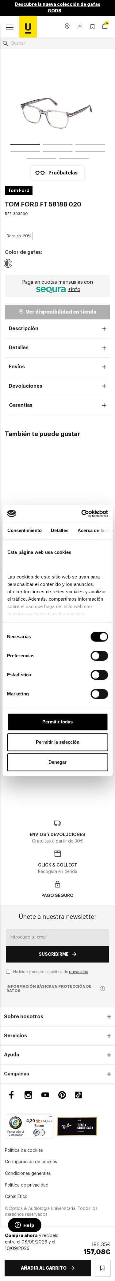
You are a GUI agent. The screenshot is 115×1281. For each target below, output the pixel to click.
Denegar (57, 762)
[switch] (99, 656)
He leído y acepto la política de (50, 972)
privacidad (78, 972)
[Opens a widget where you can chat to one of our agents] (24, 1225)
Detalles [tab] (59, 530)
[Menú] (50, 1118)
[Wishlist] (42, 482)
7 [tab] (41, 159)
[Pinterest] (62, 1095)
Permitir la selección (57, 742)
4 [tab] (25, 152)
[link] (28, 26)
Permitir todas (57, 721)
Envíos (17, 366)
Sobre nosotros (23, 1016)
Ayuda (11, 1054)
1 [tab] (25, 145)
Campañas (16, 1073)
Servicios (15, 1035)
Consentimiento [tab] (24, 530)
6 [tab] (90, 152)
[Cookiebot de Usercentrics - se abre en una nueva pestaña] (82, 514)
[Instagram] (28, 1095)
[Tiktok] (80, 1095)
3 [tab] (90, 145)
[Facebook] (11, 1095)
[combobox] (57, 43)
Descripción (23, 328)
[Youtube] (45, 1095)
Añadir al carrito (44, 1268)
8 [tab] (74, 159)
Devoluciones (25, 386)
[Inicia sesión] (80, 27)
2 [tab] (57, 145)
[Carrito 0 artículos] (105, 26)
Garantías (21, 405)
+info (74, 289)
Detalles (19, 347)
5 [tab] (57, 152)
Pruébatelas (63, 172)
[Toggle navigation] (9, 28)
